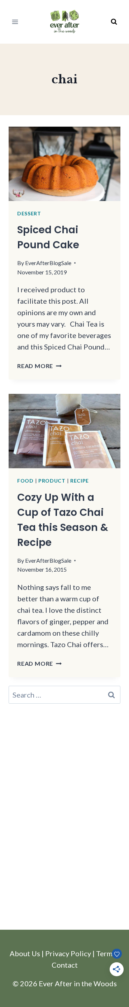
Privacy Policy (68, 953)
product (52, 481)
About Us (25, 953)
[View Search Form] (114, 21)
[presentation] (64, 164)
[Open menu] (15, 21)
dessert (29, 213)
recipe (79, 481)
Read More (39, 365)
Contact (65, 964)
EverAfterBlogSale (48, 262)
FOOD (25, 481)
